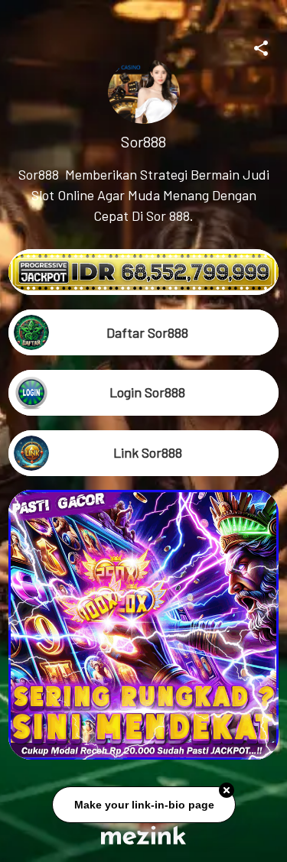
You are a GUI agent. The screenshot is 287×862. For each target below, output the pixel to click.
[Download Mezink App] (143, 835)
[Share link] (261, 45)
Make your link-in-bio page (143, 805)
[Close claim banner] (226, 791)
